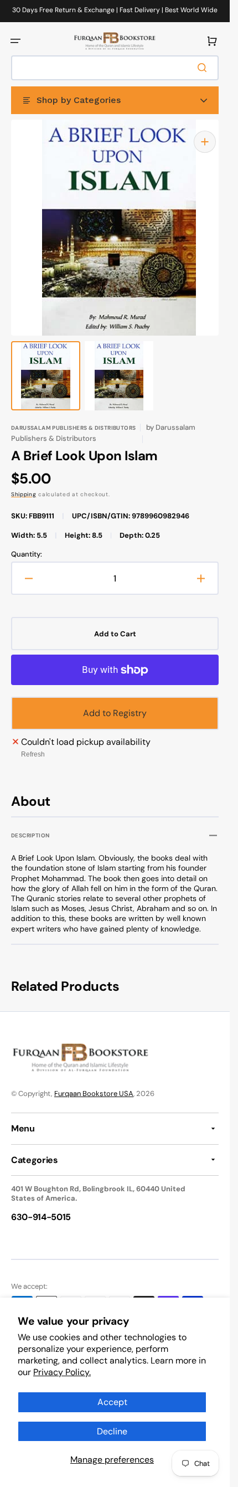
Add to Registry (115, 702)
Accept (112, 1402)
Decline (112, 1431)
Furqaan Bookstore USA (93, 1093)
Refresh (33, 743)
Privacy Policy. (62, 1372)
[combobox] (115, 67)
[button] (15, 41)
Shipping (24, 483)
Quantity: (26, 543)
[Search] (204, 67)
